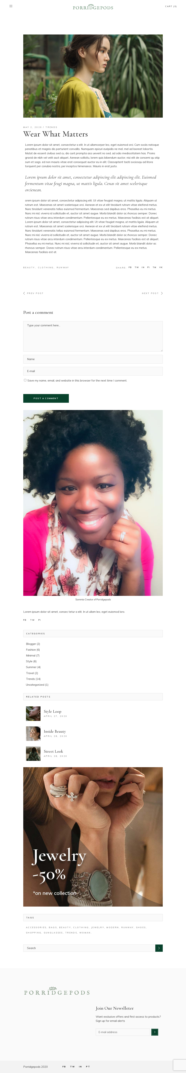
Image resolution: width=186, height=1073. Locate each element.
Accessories (36, 927)
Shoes (141, 927)
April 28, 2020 (55, 736)
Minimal (30, 655)
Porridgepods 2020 (35, 1066)
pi (39, 620)
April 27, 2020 (55, 716)
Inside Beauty (55, 731)
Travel (30, 673)
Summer (31, 667)
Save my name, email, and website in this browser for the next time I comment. (77, 380)
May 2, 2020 (32, 127)
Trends (51, 127)
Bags (53, 927)
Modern (112, 927)
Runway (63, 267)
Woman (85, 932)
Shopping (33, 932)
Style (29, 661)
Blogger (31, 644)
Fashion (31, 649)
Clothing (46, 267)
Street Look (53, 751)
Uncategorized (35, 684)
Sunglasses (53, 932)
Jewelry (97, 927)
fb (25, 620)
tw (32, 620)
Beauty (29, 267)
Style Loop (52, 711)
